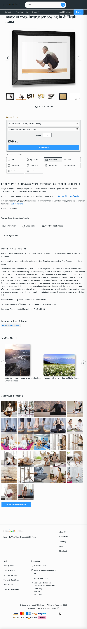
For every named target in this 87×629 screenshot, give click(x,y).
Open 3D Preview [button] (46, 107)
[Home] (13, 4)
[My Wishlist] (70, 4)
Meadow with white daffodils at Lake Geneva (61, 378)
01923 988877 (40, 566)
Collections (9, 12)
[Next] (80, 58)
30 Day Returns (17, 204)
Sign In (78, 12)
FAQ (5, 561)
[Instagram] (60, 615)
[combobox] (43, 5)
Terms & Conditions (11, 580)
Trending (19, 12)
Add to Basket (44, 147)
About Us (63, 532)
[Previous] (7, 58)
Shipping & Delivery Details (68, 196)
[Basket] (75, 4)
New (27, 12)
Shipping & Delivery (11, 575)
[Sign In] (81, 4)
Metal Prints (8, 585)
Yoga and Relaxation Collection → (16, 505)
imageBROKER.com (65, 12)
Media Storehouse (50, 608)
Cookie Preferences (11, 589)
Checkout (35, 12)
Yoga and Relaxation (13, 325)
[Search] (63, 5)
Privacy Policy (9, 566)
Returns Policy (9, 570)
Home (4, 325)
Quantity (39, 135)
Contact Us (35, 561)
